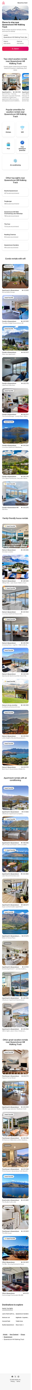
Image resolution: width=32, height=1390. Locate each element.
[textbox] (9, 43)
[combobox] (15, 37)
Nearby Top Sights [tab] (7, 1308)
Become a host (22, 3)
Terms (18, 1381)
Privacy (13, 1381)
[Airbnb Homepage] (3, 3)
